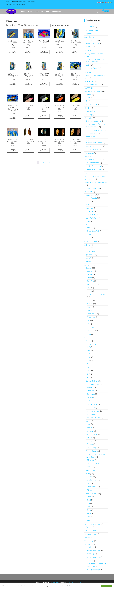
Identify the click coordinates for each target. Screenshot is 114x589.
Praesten (90, 391)
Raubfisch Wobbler (92, 188)
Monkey (89, 438)
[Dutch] (97, 3)
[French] (100, 3)
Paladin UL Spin (92, 43)
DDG (89, 354)
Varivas (88, 261)
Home (23, 11)
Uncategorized (90, 534)
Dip (87, 101)
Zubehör (87, 561)
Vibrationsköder (92, 470)
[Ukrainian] (112, 3)
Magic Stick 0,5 (92, 434)
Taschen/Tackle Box (92, 524)
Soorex (88, 268)
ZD (88, 377)
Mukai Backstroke (93, 550)
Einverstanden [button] (106, 586)
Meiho (88, 65)
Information (39, 11)
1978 (89, 347)
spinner (89, 47)
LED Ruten (90, 27)
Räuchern (88, 192)
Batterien (88, 50)
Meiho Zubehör (93, 68)
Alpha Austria (91, 198)
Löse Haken (92, 133)
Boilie (88, 98)
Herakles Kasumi (92, 414)
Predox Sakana (92, 451)
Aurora (89, 228)
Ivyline (88, 421)
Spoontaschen (92, 530)
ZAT (88, 374)
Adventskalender (91, 30)
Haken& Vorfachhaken (95, 130)
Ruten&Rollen (90, 195)
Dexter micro (92, 480)
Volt (88, 517)
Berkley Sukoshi (92, 381)
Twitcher (90, 331)
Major (89, 300)
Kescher (87, 108)
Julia (89, 510)
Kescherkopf (91, 111)
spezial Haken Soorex (94, 146)
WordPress (54, 583)
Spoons (87, 338)
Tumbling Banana (93, 557)
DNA (89, 357)
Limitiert (91, 400)
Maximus (89, 208)
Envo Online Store (73, 583)
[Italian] (104, 3)
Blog (47, 11)
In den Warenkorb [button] (12, 51)
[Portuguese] (105, 3)
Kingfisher (90, 547)
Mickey (90, 304)
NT (88, 364)
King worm (91, 284)
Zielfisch (89, 520)
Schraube (91, 394)
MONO (88, 258)
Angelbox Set (89, 37)
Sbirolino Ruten (90, 242)
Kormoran (90, 431)
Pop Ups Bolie (91, 104)
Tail (88, 320)
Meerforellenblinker (94, 169)
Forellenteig (89, 81)
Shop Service (56, 11)
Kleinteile (88, 118)
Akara (88, 341)
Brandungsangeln (93, 163)
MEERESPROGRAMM (93, 160)
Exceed (90, 444)
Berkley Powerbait (93, 84)
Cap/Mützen (89, 72)
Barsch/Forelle (90, 41)
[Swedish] (110, 3)
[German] (102, 3)
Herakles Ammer (92, 411)
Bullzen (89, 201)
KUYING (89, 205)
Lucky (89, 291)
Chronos (90, 460)
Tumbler (90, 327)
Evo (88, 483)
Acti (88, 424)
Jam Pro (90, 281)
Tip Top (90, 234)
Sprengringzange (93, 570)
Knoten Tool (91, 137)
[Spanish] (108, 3)
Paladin (90, 387)
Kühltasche (89, 153)
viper (89, 238)
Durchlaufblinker (93, 384)
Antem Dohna (91, 344)
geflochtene (91, 255)
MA (88, 361)
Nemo (89, 307)
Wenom (90, 467)
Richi (89, 513)
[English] (99, 3)
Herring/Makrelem (93, 166)
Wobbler (87, 544)
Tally (89, 324)
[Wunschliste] (97, 11)
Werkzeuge (89, 541)
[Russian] (107, 3)
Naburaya (90, 441)
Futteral (89, 527)
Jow (88, 507)
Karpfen (87, 95)
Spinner (87, 335)
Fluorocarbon (91, 251)
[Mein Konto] (99, 11)
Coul (89, 500)
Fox (88, 503)
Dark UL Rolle (92, 214)
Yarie (88, 221)
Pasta (89, 310)
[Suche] (95, 11)
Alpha (88, 248)
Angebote (88, 34)
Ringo (89, 490)
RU (88, 367)
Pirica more (91, 487)
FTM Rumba (91, 408)
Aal (85, 24)
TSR (88, 371)
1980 (89, 350)
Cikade (90, 274)
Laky (89, 288)
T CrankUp (90, 554)
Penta (89, 427)
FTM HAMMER (91, 404)
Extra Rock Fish (93, 231)
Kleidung (88, 115)
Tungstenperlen (92, 149)
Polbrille (87, 173)
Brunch (90, 271)
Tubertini (89, 211)
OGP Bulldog (91, 448)
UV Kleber (88, 538)
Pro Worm (91, 314)
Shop (30, 11)
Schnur (87, 245)
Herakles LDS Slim (93, 418)
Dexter (89, 477)
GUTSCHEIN (89, 88)
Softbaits (87, 265)
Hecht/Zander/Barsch (93, 91)
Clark (89, 497)
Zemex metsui (91, 494)
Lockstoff (88, 156)
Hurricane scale (93, 463)
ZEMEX (89, 225)
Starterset (91, 317)
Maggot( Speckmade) (96, 294)
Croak (89, 278)
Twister (90, 397)
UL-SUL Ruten (91, 218)
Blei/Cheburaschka (93, 121)
